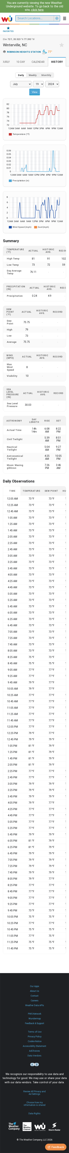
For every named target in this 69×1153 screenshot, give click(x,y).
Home (6, 18)
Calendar (38, 62)
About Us (34, 991)
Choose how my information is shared (34, 1103)
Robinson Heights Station (24, 51)
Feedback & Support (34, 1023)
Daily (21, 75)
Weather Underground (39, 1126)
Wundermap (35, 1018)
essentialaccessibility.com (34, 1064)
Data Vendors (34, 1055)
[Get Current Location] (57, 18)
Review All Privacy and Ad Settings (34, 1092)
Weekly (33, 75)
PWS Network (34, 1014)
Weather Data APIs (34, 1005)
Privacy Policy (34, 1036)
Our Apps (34, 986)
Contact (34, 996)
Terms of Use (34, 1032)
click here (37, 10)
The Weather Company (14, 1126)
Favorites (8, 31)
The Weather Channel (27, 1126)
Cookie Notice (34, 1041)
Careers (34, 1000)
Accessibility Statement (34, 1046)
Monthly (46, 75)
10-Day (20, 62)
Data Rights (34, 1113)
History (57, 62)
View (34, 92)
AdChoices (34, 1051)
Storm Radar (54, 1127)
